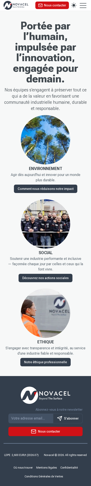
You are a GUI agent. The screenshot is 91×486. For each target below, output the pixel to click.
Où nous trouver (23, 467)
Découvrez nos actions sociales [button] (45, 278)
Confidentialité (69, 467)
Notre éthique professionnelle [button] (45, 362)
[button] (52, 5)
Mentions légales (46, 467)
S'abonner (71, 418)
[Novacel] (16, 5)
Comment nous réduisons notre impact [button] (46, 189)
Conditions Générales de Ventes (44, 476)
